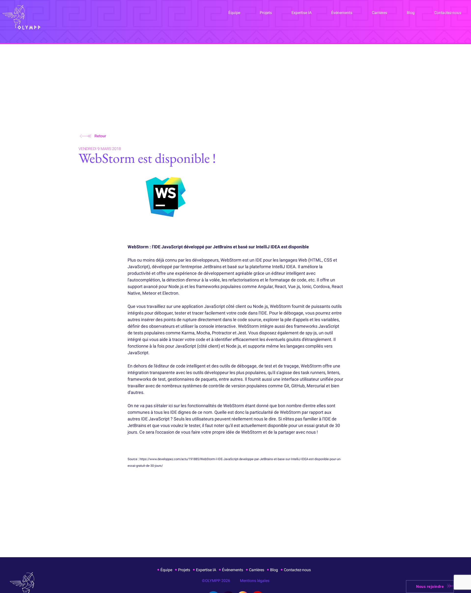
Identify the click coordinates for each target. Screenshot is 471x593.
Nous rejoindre (430, 586)
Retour (100, 136)
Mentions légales (254, 580)
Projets (266, 12)
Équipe (234, 12)
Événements (341, 12)
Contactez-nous (447, 12)
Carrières (379, 12)
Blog (411, 12)
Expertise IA (301, 12)
